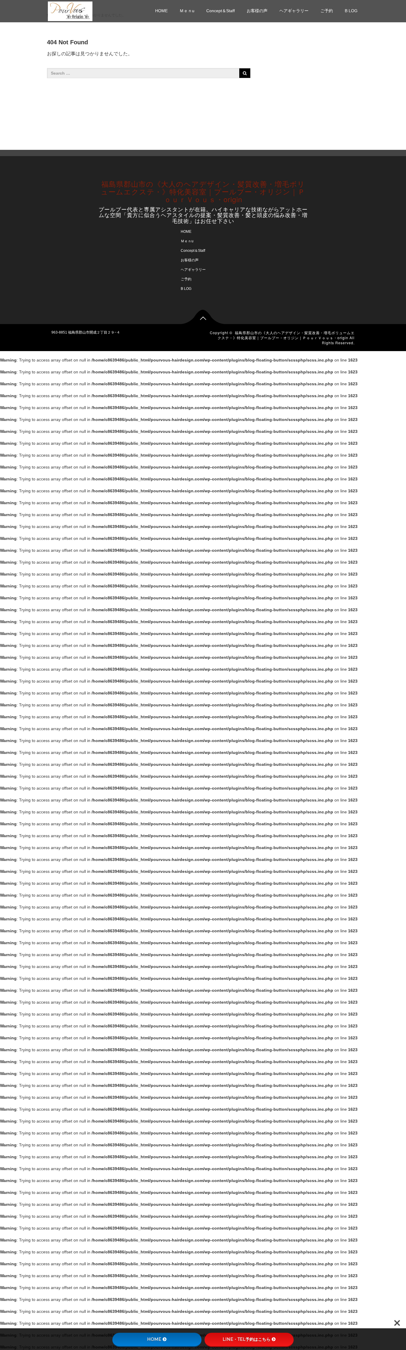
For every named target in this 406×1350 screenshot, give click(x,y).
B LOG (351, 10)
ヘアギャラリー (294, 10)
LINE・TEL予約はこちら (246, 1339)
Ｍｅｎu (187, 10)
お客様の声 (257, 10)
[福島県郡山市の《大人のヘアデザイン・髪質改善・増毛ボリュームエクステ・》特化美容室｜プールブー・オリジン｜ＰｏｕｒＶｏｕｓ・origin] (70, 10)
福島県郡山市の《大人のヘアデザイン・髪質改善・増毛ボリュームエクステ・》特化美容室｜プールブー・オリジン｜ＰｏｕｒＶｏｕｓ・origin (203, 191)
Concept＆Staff (220, 10)
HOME (161, 10)
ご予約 (326, 10)
